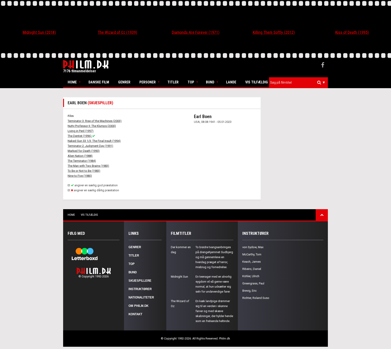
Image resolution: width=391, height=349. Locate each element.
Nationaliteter (141, 297)
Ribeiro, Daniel (251, 269)
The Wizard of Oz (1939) (117, 32)
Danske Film (98, 82)
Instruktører (140, 289)
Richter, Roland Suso (255, 298)
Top (191, 82)
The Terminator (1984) (82, 160)
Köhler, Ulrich (250, 276)
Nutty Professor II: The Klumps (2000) (92, 126)
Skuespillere (140, 280)
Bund (210, 82)
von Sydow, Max (252, 247)
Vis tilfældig (256, 82)
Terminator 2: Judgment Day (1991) (90, 146)
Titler (173, 82)
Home (72, 82)
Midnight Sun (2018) (39, 32)
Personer (147, 82)
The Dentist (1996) (80, 136)
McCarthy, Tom (251, 254)
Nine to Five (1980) (80, 175)
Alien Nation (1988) (80, 156)
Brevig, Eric (249, 290)
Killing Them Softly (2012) (274, 32)
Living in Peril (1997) (80, 131)
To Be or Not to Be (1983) (84, 170)
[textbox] (299, 82)
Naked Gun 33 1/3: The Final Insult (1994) (94, 141)
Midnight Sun (179, 276)
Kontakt (135, 314)
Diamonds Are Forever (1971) (195, 32)
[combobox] (298, 82)
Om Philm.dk (138, 306)
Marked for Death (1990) (84, 151)
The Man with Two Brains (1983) (88, 165)
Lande (231, 82)
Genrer (124, 82)
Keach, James (251, 261)
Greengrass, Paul (253, 283)
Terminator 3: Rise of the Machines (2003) (95, 121)
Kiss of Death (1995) (352, 32)
